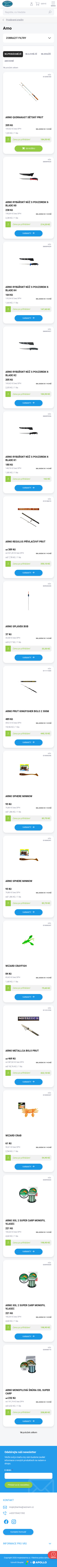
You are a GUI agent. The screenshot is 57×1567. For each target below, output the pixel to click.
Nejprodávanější (13, 54)
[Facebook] (5, 1521)
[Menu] (53, 4)
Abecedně (9, 61)
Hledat (50, 12)
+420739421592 (17, 1513)
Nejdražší (46, 54)
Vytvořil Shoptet (17, 1562)
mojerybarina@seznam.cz (21, 1507)
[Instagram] (13, 1521)
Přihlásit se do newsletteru (18, 1485)
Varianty (26, 233)
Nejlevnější (31, 54)
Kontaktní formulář (18, 1532)
